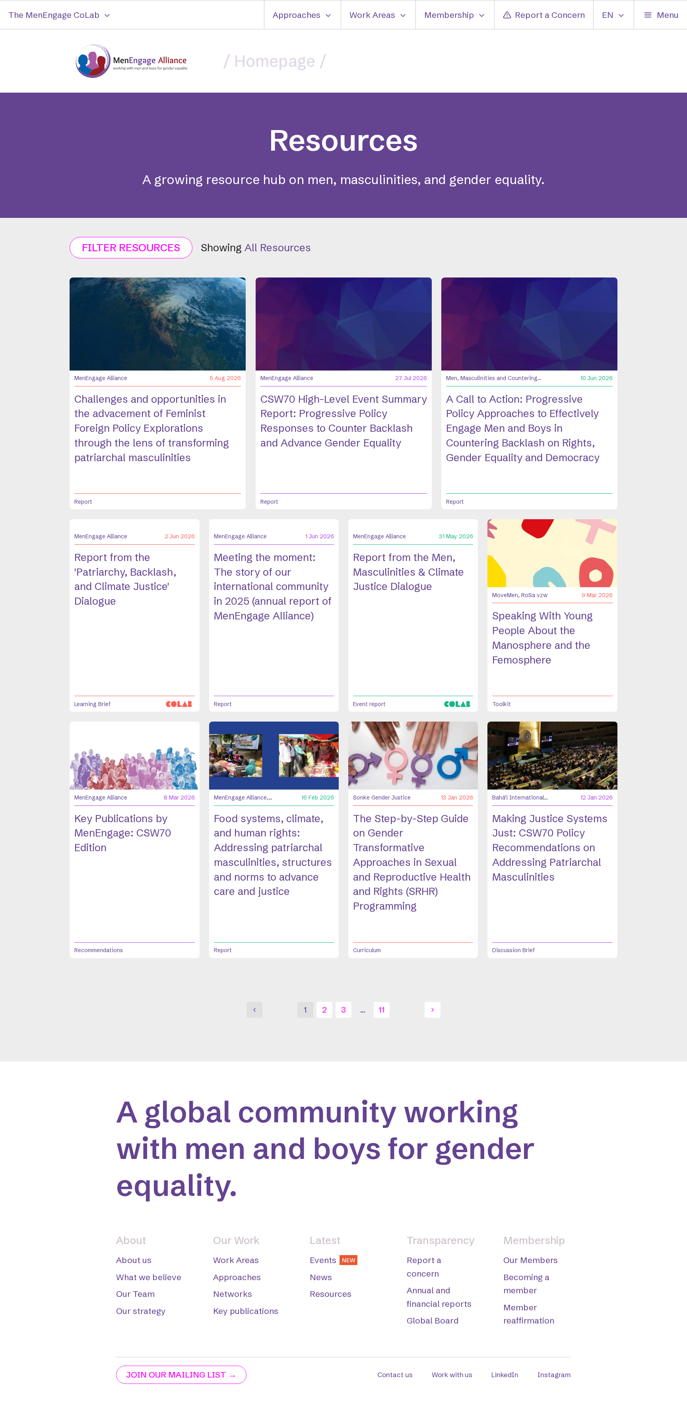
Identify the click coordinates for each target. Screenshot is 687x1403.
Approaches (296, 15)
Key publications (245, 1311)
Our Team (135, 1294)
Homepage (274, 61)
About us (133, 1260)
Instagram (554, 1374)
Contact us (395, 1374)
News (321, 1277)
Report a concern (424, 1267)
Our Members (530, 1260)
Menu (668, 15)
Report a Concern (550, 15)
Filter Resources (131, 247)
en (607, 15)
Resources (330, 1294)
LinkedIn (504, 1374)
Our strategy (141, 1311)
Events (332, 1260)
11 (381, 1009)
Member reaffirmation (528, 1314)
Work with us (452, 1374)
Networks (232, 1294)
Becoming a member (526, 1284)
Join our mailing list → (181, 1374)
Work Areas (372, 15)
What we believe (148, 1277)
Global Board (433, 1320)
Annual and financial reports (439, 1297)
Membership (449, 15)
